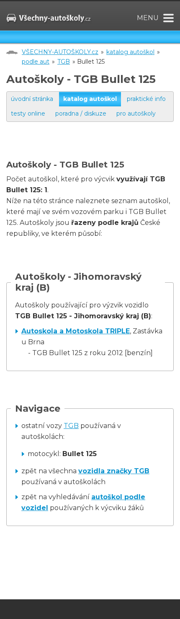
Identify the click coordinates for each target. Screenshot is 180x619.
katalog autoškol (130, 52)
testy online (28, 113)
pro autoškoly (136, 113)
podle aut (35, 61)
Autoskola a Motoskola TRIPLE (75, 331)
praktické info (146, 99)
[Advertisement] (93, 149)
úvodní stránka (32, 99)
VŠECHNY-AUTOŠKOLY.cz (60, 52)
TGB (63, 61)
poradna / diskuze (80, 113)
